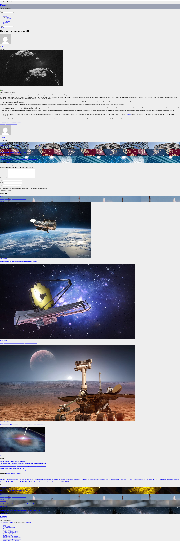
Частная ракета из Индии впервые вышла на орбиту (13, 199)
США (28, 481)
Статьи (5, 340)
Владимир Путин (41, 479)
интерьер (71, 481)
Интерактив (6, 528)
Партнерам (5, 22)
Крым (86, 479)
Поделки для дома (149, 479)
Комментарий (3, 177)
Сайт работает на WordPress (7, 522)
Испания (70, 479)
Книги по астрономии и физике (10, 531)
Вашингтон (16, 479)
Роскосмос (10, 481)
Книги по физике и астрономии (10, 532)
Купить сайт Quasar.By (8, 533)
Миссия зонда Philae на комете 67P (8, 124)
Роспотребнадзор (17, 481)
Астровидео (8, 18)
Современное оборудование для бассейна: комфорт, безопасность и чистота (19, 159)
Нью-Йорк (141, 479)
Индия (67, 479)
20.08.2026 (2, 493)
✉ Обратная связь (7, 23)
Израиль (63, 479)
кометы (129, 114)
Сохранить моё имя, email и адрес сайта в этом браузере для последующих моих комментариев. (24, 188)
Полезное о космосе (7, 535)
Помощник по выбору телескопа (10, 536)
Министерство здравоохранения (99, 479)
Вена (29, 479)
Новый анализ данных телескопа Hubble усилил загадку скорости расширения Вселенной (18, 261)
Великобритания (23, 479)
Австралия (2, 479)
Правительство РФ (159, 479)
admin (2, 46)
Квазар (3, 5)
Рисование (3, 481)
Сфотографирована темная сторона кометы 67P (11, 122)
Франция (49, 481)
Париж (144, 479)
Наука (5, 258)
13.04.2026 (2, 513)
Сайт (1, 185)
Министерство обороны (110, 479)
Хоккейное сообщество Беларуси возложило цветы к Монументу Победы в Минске (21, 503)
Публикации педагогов (171, 479)
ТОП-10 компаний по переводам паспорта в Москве (13, 152)
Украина (44, 481)
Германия (48, 479)
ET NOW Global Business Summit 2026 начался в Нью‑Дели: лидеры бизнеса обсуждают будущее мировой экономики (29, 145)
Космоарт (8, 20)
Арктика (8, 479)
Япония (66, 481)
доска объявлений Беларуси (13, 473)
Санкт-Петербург (35, 481)
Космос (7, 17)
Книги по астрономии (8, 530)
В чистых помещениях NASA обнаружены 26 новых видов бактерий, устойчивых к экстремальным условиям (22, 424)
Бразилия (12, 479)
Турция (40, 481)
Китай (82, 479)
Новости (5, 16)
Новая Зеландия (136, 479)
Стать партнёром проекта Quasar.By (11, 540)
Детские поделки (54, 479)
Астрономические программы (10, 527)
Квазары (8, 21)
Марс (92, 479)
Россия (23, 481)
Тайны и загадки (11, 421)
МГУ (89, 479)
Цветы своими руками (56, 481)
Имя (1, 180)
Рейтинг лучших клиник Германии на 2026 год (12, 468)
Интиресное (3, 487)
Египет (60, 479)
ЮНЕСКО (62, 481)
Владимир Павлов (33, 479)
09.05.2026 (2, 506)
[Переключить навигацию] (0, 11)
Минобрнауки (120, 479)
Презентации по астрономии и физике (12, 537)
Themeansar (28, 522)
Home (4, 525)
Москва (126, 479)
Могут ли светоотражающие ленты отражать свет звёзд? (13, 470)
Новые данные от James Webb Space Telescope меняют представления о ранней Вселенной (18, 343)
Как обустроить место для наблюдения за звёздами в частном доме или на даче (20, 510)
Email (1, 182)
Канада (74, 479)
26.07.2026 (2, 201)
